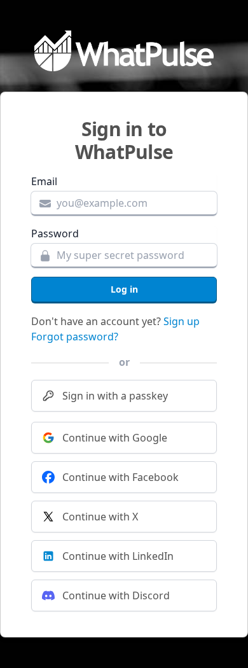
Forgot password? (74, 337)
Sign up (181, 321)
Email (44, 181)
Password (55, 233)
